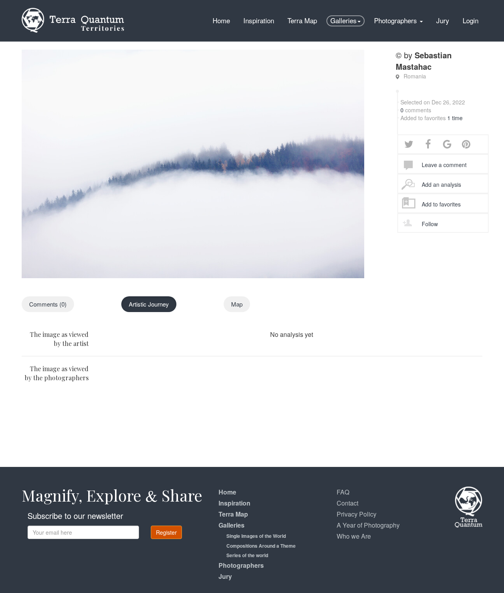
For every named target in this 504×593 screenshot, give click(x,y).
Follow (430, 224)
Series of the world (247, 555)
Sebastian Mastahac (424, 60)
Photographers (396, 20)
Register (166, 532)
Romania (415, 76)
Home (221, 20)
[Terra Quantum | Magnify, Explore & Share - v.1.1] (73, 10)
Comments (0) (48, 304)
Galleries (343, 20)
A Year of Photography (368, 525)
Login (470, 20)
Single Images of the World (256, 535)
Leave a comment (444, 165)
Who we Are (354, 536)
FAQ (343, 491)
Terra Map (302, 20)
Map (237, 304)
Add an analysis (441, 184)
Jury (442, 20)
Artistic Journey (149, 304)
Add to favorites (441, 204)
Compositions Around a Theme (261, 545)
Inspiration (258, 20)
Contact (347, 502)
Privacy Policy (356, 514)
